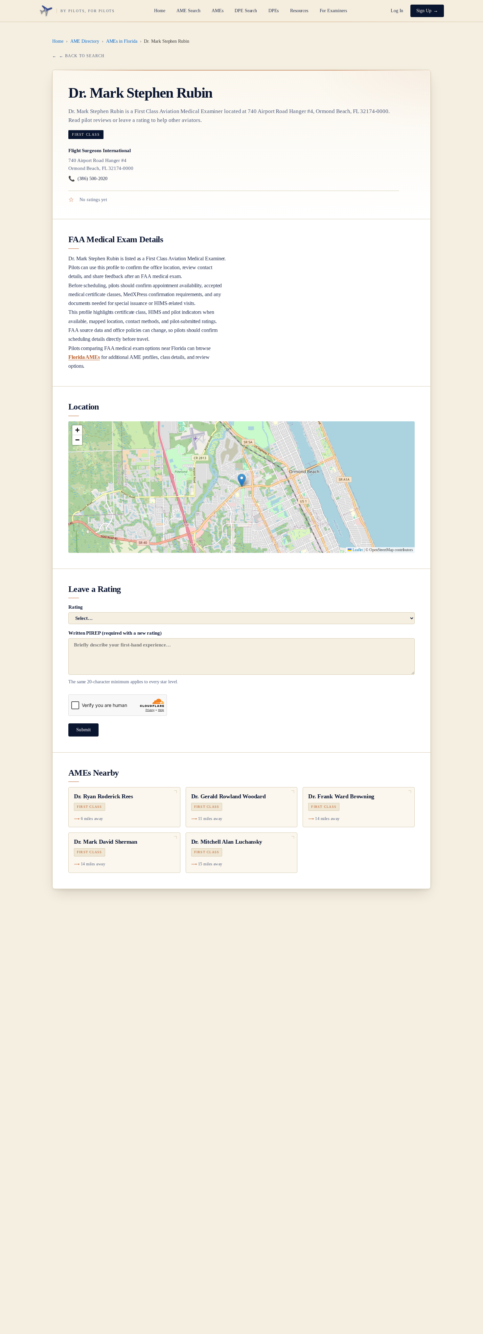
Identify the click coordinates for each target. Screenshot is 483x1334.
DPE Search (246, 10)
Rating (75, 607)
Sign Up (424, 10)
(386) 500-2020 (87, 178)
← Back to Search (81, 56)
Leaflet (357, 550)
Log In (397, 10)
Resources (299, 10)
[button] (242, 480)
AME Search (188, 10)
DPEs (273, 10)
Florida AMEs (84, 357)
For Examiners (333, 10)
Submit (83, 729)
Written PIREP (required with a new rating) (123, 657)
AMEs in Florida (121, 41)
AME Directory (84, 41)
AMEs (217, 10)
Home (159, 10)
